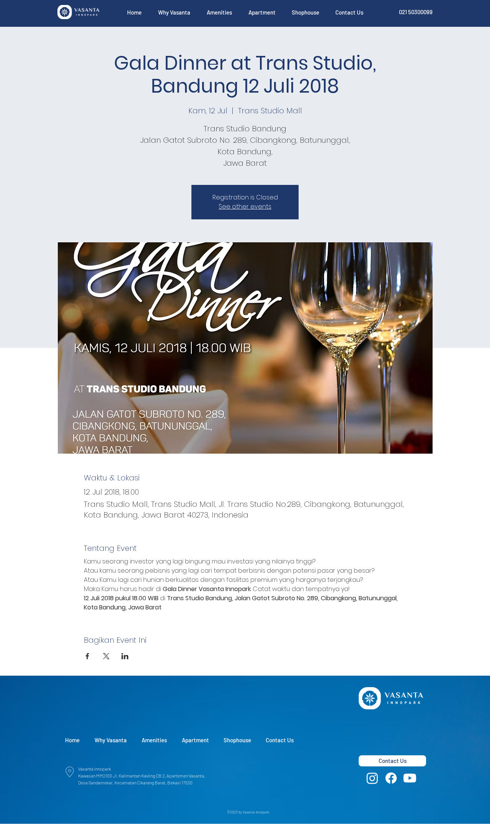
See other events (245, 206)
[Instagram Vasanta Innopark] (372, 778)
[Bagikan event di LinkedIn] (125, 656)
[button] (174, 12)
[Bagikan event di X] (106, 656)
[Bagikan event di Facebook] (87, 656)
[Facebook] (391, 778)
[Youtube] (409, 778)
